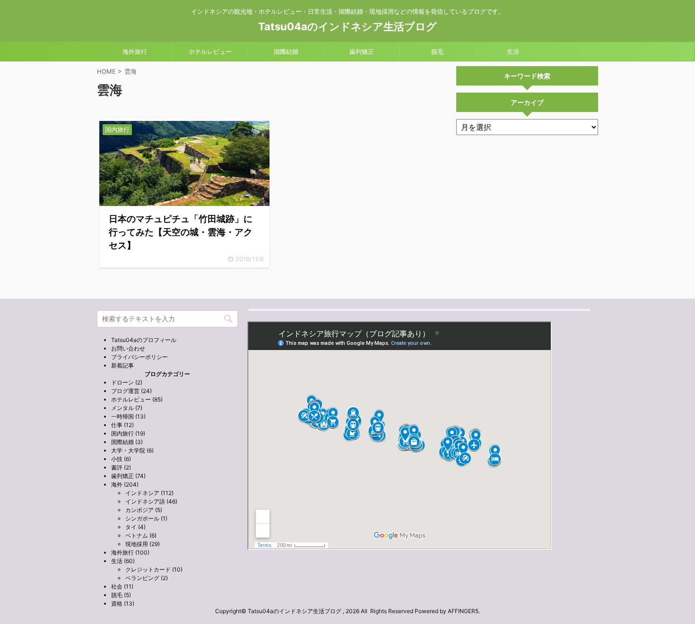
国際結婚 (286, 51)
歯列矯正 (361, 51)
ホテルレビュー (210, 51)
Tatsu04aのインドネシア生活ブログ (347, 26)
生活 (513, 51)
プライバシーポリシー (139, 356)
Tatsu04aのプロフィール (143, 339)
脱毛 (437, 51)
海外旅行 (134, 51)
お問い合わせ (128, 348)
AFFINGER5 (463, 611)
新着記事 (122, 365)
